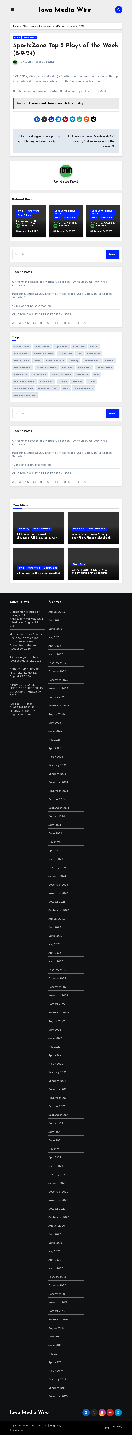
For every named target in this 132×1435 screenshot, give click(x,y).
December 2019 (58, 1294)
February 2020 (57, 1276)
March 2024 (55, 859)
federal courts (92, 360)
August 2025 (56, 714)
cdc (80, 354)
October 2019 (56, 1311)
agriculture (61, 347)
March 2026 (55, 654)
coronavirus (93, 354)
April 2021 (54, 1157)
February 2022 (57, 1072)
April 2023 (54, 952)
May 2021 (54, 1149)
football (109, 360)
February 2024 (57, 867)
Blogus (53, 1425)
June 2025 (55, 731)
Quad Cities (24, 215)
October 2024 (57, 799)
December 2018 (58, 1396)
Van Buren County (83, 388)
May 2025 (54, 739)
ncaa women (46, 381)
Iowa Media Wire (65, 10)
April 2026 (54, 645)
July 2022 (54, 1029)
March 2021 (55, 1166)
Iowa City (23, 528)
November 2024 (58, 790)
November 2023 (58, 893)
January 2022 (57, 1080)
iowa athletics (104, 367)
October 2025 (56, 697)
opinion (63, 381)
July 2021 (54, 1131)
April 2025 (54, 748)
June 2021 (55, 1140)
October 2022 (57, 1004)
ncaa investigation (24, 381)
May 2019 (54, 1353)
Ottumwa (77, 381)
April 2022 (54, 1055)
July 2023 (54, 927)
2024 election (42, 347)
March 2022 (55, 1063)
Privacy (117, 1426)
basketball (79, 347)
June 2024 (55, 833)
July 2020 (54, 1234)
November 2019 (58, 1302)
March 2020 (55, 1268)
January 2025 (57, 773)
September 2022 (58, 1012)
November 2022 (58, 995)
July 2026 (54, 620)
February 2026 (57, 662)
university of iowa (48, 388)
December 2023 (58, 884)
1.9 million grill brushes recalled (31, 305)
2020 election (21, 347)
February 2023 (57, 969)
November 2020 (58, 1200)
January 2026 (57, 671)
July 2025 (54, 722)
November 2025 (58, 688)
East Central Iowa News (65, 211)
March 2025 (55, 756)
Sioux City (79, 564)
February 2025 (57, 765)
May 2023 (54, 944)
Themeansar (17, 1430)
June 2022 (55, 1038)
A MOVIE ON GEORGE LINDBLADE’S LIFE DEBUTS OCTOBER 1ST (50, 323)
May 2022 (54, 1046)
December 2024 (58, 782)
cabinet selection (43, 354)
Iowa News (30, 37)
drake (37, 360)
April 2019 (54, 1362)
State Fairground (23, 388)
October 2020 (57, 1208)
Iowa (17, 37)
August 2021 (56, 1123)
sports (91, 381)
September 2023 (58, 910)
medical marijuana (61, 374)
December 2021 (58, 1089)
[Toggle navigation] (12, 9)
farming (73, 360)
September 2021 (58, 1114)
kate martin (20, 374)
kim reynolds (39, 374)
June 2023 (55, 935)
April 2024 (54, 850)
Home (106, 1427)
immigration (84, 367)
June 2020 (55, 1242)
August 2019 (56, 1328)
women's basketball (24, 395)
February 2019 (57, 1379)
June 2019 (55, 1345)
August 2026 (56, 611)
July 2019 (54, 1336)
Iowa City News (42, 528)
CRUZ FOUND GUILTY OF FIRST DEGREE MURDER (41, 314)
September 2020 (58, 1217)
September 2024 (58, 807)
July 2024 (54, 825)
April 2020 (54, 1259)
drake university (55, 360)
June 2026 (55, 628)
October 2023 (56, 901)
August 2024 (56, 816)
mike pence (82, 374)
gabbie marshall (22, 367)
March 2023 (55, 961)
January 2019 (57, 1387)
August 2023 (56, 918)
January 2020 (57, 1285)
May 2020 (54, 1251)
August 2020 (56, 1225)
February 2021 (57, 1174)
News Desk (29, 62)
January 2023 (57, 978)
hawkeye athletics (47, 367)
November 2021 (58, 1097)
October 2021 (56, 1106)
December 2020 (58, 1191)
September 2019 (58, 1319)
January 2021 (57, 1183)
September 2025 (58, 705)
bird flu (94, 347)
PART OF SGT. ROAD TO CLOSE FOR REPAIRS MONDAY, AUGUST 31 (24, 707)
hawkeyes (67, 367)
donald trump (21, 360)
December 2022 (58, 987)
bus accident (21, 354)
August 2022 (56, 1021)
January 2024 (57, 876)
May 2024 (54, 842)
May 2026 (54, 637)
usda (66, 388)
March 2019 (55, 1370)
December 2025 (58, 680)
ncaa (96, 374)
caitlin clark (65, 354)
